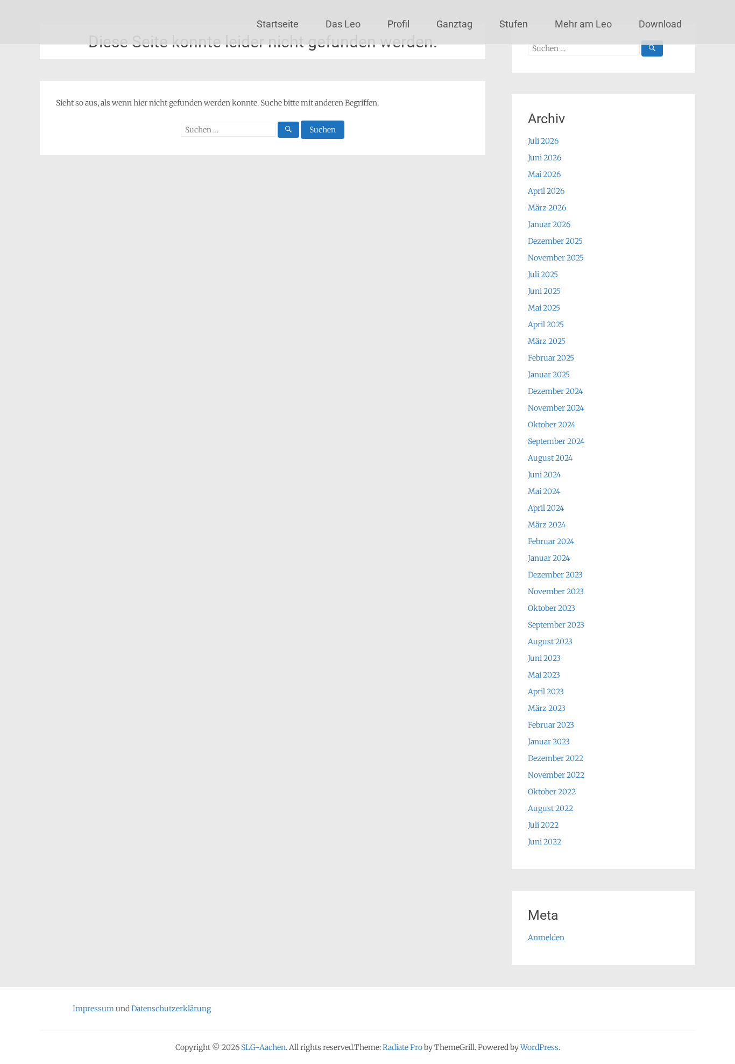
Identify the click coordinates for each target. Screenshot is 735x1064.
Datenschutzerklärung (171, 1008)
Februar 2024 (551, 541)
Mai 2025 (544, 308)
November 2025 (556, 258)
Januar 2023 (549, 741)
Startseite (278, 24)
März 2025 (547, 341)
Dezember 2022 (555, 758)
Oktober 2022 (552, 792)
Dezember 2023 (555, 575)
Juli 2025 (543, 274)
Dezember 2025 (555, 241)
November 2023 (556, 591)
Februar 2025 (551, 358)
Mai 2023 (544, 675)
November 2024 (556, 408)
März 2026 (547, 208)
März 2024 (547, 525)
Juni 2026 (544, 158)
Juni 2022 (544, 842)
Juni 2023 (544, 658)
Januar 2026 (549, 224)
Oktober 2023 (551, 608)
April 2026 (546, 191)
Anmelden (546, 937)
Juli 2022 (543, 825)
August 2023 (550, 641)
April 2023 (546, 691)
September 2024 (556, 441)
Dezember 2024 (555, 391)
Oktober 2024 (551, 424)
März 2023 (547, 708)
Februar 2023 (551, 725)
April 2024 (546, 508)
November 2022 (556, 775)
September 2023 (556, 625)
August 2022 (550, 808)
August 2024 (550, 458)
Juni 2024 (544, 475)
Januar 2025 (549, 374)
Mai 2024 (544, 491)
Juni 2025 (544, 291)
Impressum (93, 1008)
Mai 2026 (544, 174)
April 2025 (546, 324)
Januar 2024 (549, 558)
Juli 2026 (543, 141)
